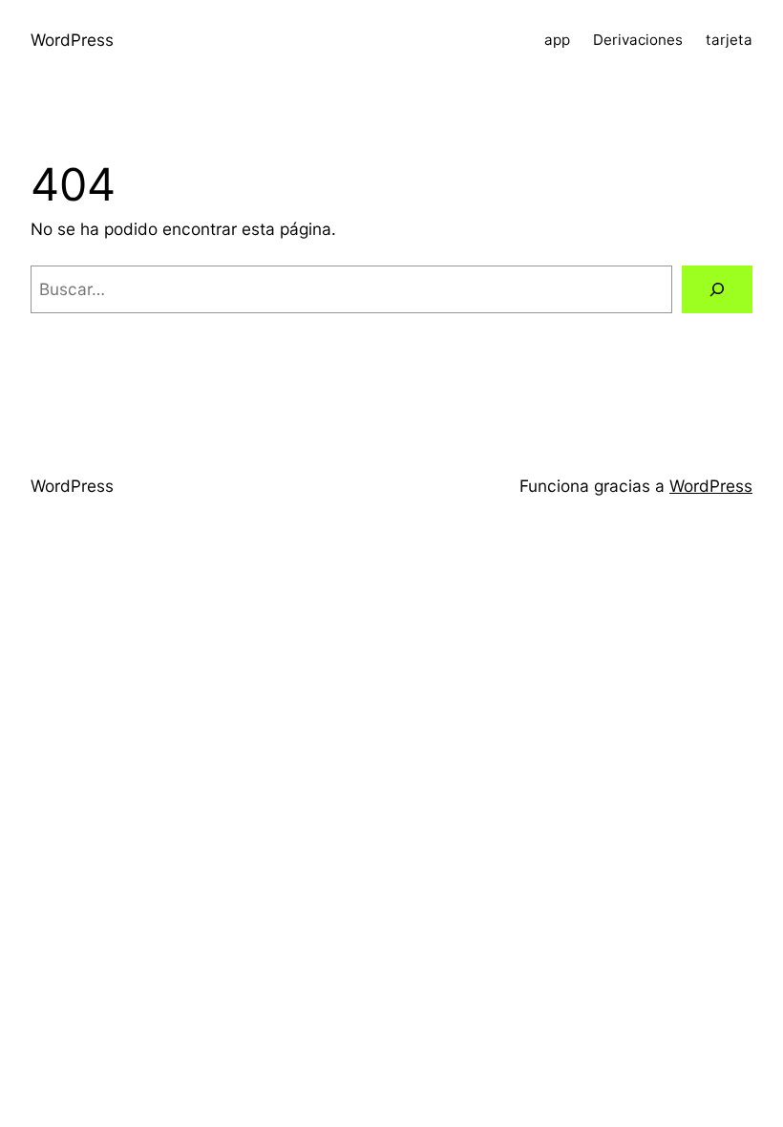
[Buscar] (717, 290)
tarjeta (729, 40)
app (557, 40)
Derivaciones (638, 40)
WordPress (72, 40)
